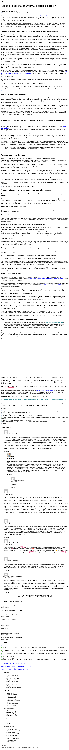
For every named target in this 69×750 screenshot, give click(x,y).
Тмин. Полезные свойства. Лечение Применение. (15, 665)
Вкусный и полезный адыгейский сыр (12, 668)
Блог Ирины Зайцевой (24, 747)
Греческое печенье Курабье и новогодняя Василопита (16, 666)
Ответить (6, 451)
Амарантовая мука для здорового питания (13, 663)
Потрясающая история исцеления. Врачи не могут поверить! (45, 278)
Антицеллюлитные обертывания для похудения (14, 669)
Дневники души (5, 11)
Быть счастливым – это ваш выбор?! (50, 284)
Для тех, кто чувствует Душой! (45, 390)
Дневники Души (44, 15)
